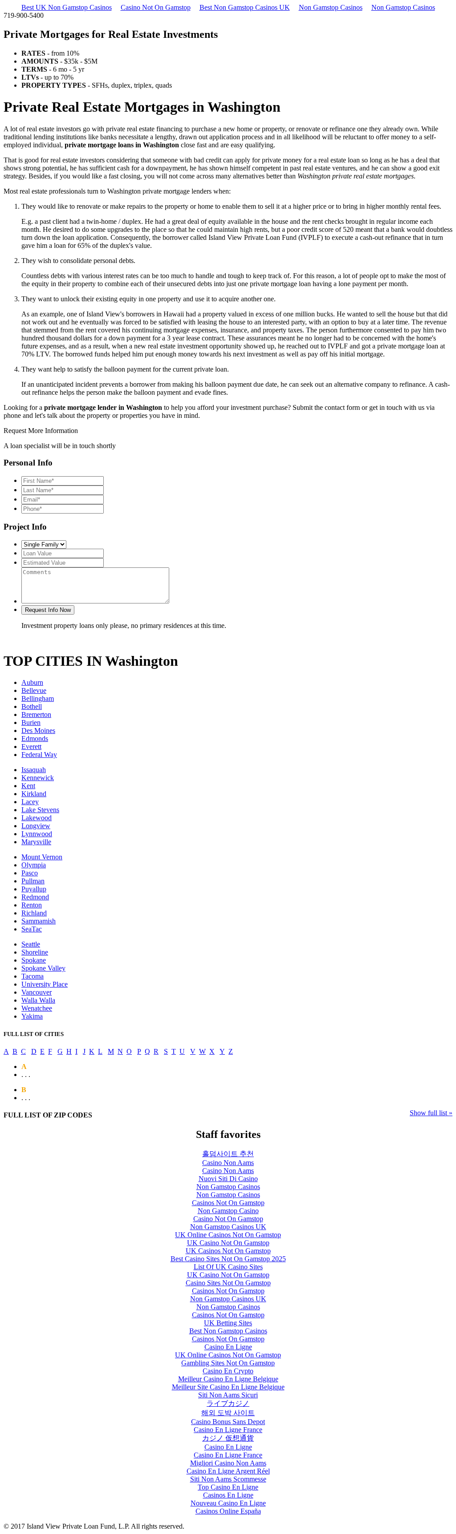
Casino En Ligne (228, 1347)
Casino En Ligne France (228, 1429)
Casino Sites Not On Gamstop (228, 1283)
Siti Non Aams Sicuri (228, 1395)
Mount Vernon (41, 857)
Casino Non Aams (228, 1162)
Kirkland (33, 793)
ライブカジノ (228, 1403)
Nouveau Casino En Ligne (228, 1503)
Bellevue (33, 690)
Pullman (33, 881)
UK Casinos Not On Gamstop (228, 1251)
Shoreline (34, 952)
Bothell (31, 706)
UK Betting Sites (228, 1323)
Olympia (33, 865)
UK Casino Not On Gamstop (228, 1243)
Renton (31, 905)
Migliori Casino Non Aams (228, 1463)
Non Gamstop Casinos (330, 7)
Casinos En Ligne (228, 1495)
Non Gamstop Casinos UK (228, 1226)
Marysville (36, 842)
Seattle (30, 944)
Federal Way (39, 754)
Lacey (30, 801)
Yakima (32, 1016)
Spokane (33, 960)
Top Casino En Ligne (228, 1487)
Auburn (32, 682)
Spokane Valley (43, 968)
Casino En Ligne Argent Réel (228, 1471)
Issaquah (33, 769)
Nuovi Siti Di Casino (228, 1178)
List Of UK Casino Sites (228, 1267)
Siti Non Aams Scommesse (228, 1479)
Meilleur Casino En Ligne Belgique (228, 1379)
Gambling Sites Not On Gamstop (228, 1363)
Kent (28, 785)
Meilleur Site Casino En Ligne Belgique (228, 1387)
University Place (44, 984)
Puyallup (33, 889)
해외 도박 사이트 (228, 1413)
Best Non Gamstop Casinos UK (245, 7)
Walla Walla (38, 1000)
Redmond (35, 897)
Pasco (29, 873)
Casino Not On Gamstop (156, 7)
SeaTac (31, 929)
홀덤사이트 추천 (228, 1154)
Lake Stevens (40, 810)
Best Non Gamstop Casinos (228, 1331)
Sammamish (38, 921)
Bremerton (36, 714)
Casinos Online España (228, 1511)
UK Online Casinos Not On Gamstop (228, 1235)
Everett (31, 746)
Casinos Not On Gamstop (228, 1202)
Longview (35, 826)
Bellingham (37, 698)
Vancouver (36, 992)
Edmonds (34, 738)
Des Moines (38, 730)
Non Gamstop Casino (228, 1210)
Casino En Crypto (228, 1371)
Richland (34, 913)
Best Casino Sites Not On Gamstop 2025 (228, 1259)
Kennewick (37, 777)
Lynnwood (36, 834)
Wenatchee (36, 1008)
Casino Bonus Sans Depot (228, 1421)
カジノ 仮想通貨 (228, 1438)
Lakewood (36, 818)
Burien (31, 722)
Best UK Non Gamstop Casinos (66, 7)
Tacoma (32, 976)
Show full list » (431, 1113)
